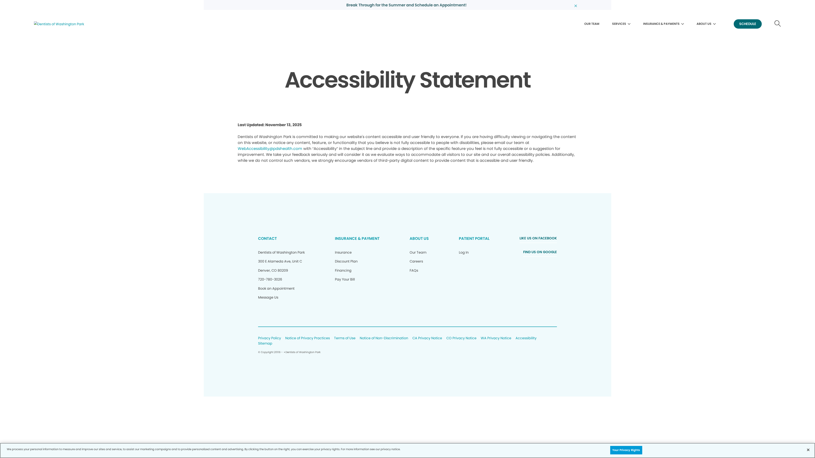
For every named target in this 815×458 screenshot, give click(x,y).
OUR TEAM (591, 24)
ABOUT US (704, 24)
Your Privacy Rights (626, 450)
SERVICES (619, 24)
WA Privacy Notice (496, 338)
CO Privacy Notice (461, 338)
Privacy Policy (269, 338)
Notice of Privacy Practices (307, 338)
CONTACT (267, 238)
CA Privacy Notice (427, 338)
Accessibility (526, 338)
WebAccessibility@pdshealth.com (270, 148)
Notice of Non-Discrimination (384, 338)
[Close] (808, 449)
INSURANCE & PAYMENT (357, 238)
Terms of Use (345, 338)
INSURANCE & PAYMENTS (661, 24)
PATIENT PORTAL (474, 238)
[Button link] (777, 24)
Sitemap (265, 343)
